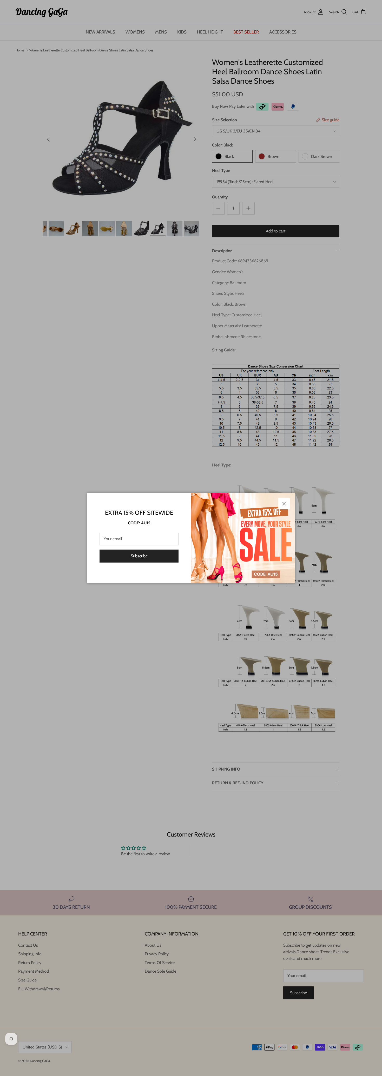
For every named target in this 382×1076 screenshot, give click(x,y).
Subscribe (139, 555)
